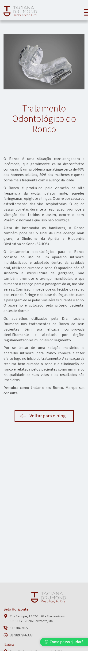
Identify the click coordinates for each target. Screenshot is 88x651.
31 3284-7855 (19, 628)
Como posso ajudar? (65, 642)
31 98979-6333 (21, 635)
